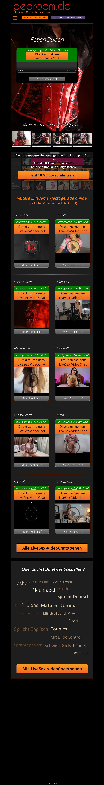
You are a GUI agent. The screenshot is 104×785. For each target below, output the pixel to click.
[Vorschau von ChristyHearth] (31, 459)
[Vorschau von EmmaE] (72, 447)
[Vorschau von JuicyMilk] (31, 502)
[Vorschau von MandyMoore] (31, 314)
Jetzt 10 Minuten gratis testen (53, 175)
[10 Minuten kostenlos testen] (18, 16)
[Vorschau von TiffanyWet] (72, 314)
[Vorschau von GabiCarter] (31, 259)
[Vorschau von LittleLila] (72, 247)
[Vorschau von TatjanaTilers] (72, 525)
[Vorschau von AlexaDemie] (31, 392)
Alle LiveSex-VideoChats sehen (52, 548)
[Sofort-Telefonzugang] (20, 16)
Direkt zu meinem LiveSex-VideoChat (47, 56)
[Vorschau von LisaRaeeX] (72, 380)
